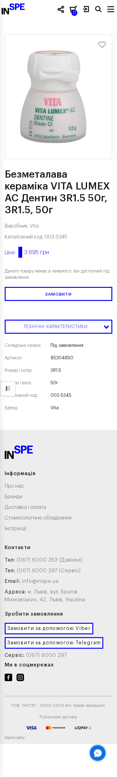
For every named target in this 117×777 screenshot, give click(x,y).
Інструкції (15, 528)
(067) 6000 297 (46, 655)
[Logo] (19, 453)
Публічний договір (58, 717)
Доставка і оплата (25, 507)
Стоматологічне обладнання (38, 517)
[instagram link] (20, 679)
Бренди (13, 496)
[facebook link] (8, 679)
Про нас (14, 486)
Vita (34, 226)
